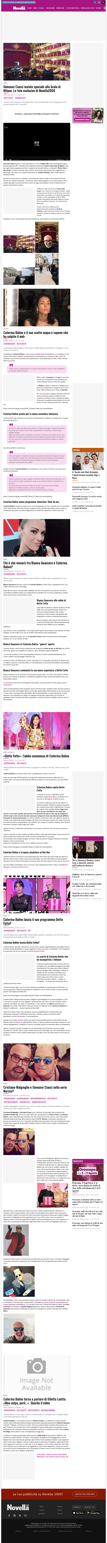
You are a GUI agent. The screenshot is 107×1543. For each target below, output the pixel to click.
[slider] (16, 160)
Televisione (50, 8)
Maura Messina (8, 95)
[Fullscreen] (67, 160)
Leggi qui (58, 1427)
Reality (12, 752)
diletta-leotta (33, 1410)
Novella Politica (87, 8)
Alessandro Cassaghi (10, 1095)
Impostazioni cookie (65, 1531)
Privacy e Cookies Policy (42, 1531)
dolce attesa (18, 1020)
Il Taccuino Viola (72, 8)
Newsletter (90, 1507)
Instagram (49, 799)
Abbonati (77, 1507)
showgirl (26, 683)
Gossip (60, 1510)
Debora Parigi (8, 340)
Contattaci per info (85, 1494)
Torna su (89, 1531)
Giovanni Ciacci (20, 98)
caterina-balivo (9, 344)
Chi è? (76, 838)
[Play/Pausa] (6, 160)
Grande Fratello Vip (39, 1102)
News (35, 8)
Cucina (98, 8)
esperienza (7, 685)
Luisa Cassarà (8, 1407)
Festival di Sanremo (11, 1102)
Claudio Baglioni (23, 1098)
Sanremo (42, 1514)
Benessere (60, 8)
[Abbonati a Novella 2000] (88, 115)
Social (41, 8)
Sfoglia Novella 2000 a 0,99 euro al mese (19, 2)
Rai (29, 930)
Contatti (18, 1531)
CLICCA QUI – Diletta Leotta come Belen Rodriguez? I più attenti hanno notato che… (53, 1455)
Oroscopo (78, 1161)
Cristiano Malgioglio (38, 1098)
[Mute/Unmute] (10, 160)
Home (30, 8)
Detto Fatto (8, 98)
